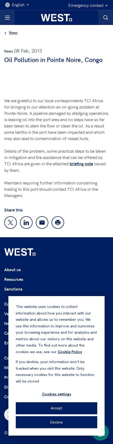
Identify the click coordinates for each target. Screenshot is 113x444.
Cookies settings (56, 394)
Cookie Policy (70, 351)
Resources (13, 279)
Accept (56, 408)
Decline (56, 422)
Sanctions (13, 289)
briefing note (81, 163)
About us (12, 269)
